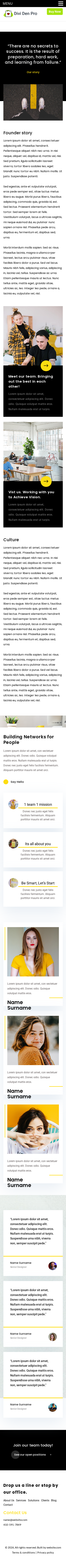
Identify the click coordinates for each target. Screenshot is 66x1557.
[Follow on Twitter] (14, 1535)
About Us (8, 1500)
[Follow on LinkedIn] (21, 1535)
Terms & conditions (23, 1552)
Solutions (33, 1500)
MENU (8, 3)
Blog (54, 1500)
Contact (8, 1504)
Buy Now (55, 11)
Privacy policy (45, 1552)
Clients (45, 1500)
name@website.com (15, 1519)
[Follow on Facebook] (7, 1535)
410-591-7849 (12, 1524)
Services (21, 1500)
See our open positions (30, 1455)
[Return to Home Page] (20, 13)
